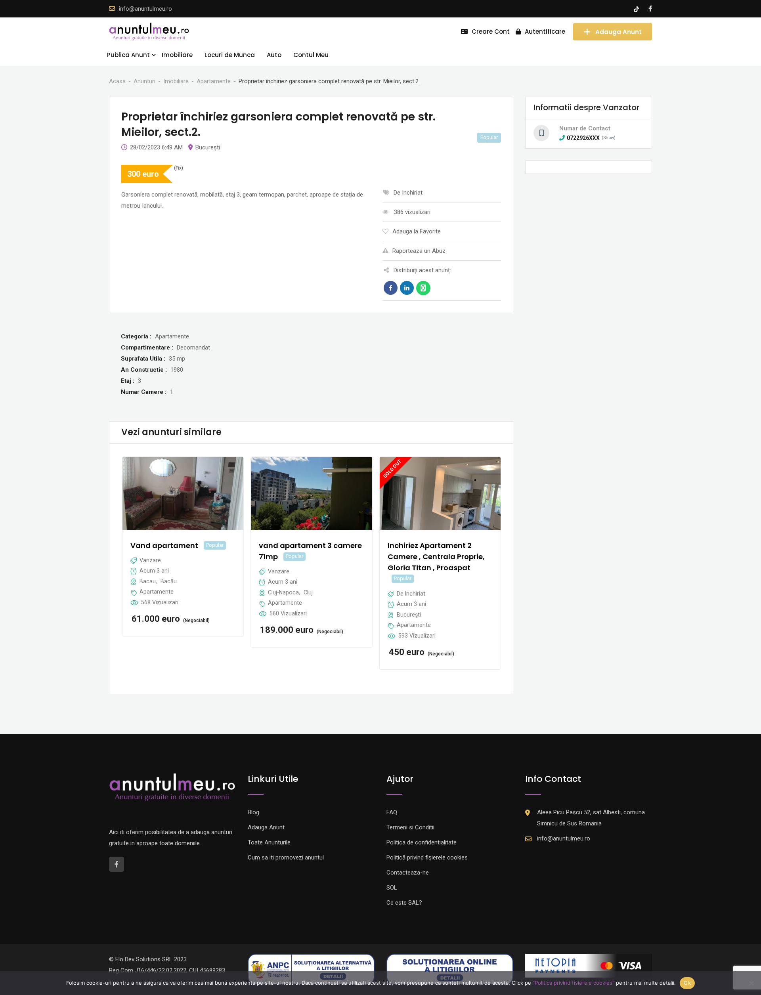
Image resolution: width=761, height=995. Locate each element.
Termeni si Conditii (410, 827)
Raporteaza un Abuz (419, 250)
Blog (253, 812)
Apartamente (157, 591)
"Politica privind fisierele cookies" (573, 983)
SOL (391, 887)
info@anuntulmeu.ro (145, 8)
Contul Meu (311, 55)
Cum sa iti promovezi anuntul (286, 857)
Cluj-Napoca (283, 592)
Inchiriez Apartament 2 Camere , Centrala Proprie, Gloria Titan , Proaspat (436, 556)
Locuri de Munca (230, 55)
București (207, 147)
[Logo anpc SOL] (449, 969)
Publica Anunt (128, 55)
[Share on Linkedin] (407, 288)
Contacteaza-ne (407, 872)
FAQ (391, 812)
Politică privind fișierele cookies (427, 857)
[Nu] (751, 983)
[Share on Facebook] (391, 288)
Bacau (148, 581)
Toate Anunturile (269, 842)
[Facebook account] (650, 8)
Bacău (169, 581)
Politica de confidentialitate (421, 842)
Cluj (308, 592)
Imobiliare (177, 55)
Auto (274, 55)
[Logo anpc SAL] (311, 969)
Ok (687, 983)
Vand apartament (164, 545)
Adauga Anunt (618, 31)
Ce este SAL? (404, 902)
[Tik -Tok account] (637, 8)
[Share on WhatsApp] (423, 288)
